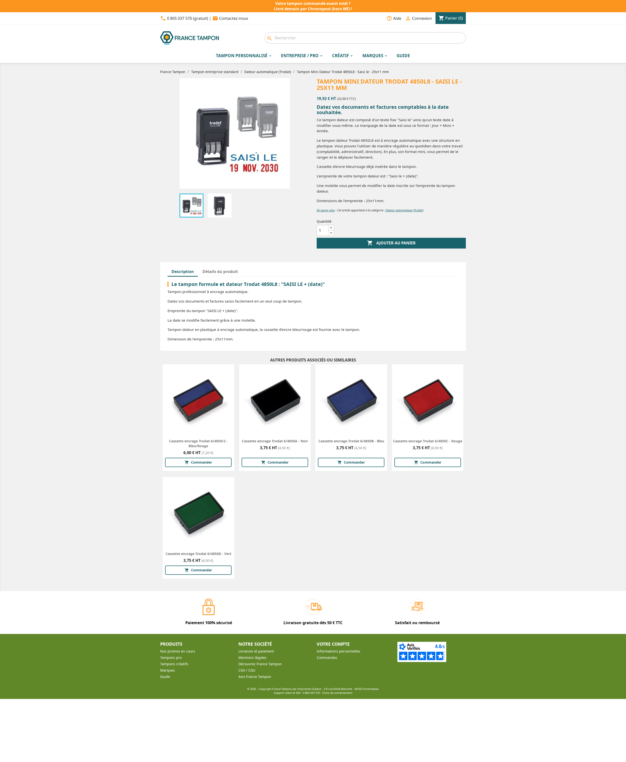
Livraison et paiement (256, 651)
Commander (198, 462)
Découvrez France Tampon (260, 664)
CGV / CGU (246, 670)
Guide (165, 676)
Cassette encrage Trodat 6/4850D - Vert (198, 553)
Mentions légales (252, 657)
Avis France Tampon (254, 676)
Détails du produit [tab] (220, 271)
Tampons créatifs (174, 664)
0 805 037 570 (311, 693)
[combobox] (365, 38)
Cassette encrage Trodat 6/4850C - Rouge (427, 441)
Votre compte (333, 644)
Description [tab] (182, 271)
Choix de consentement (337, 693)
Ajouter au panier (391, 243)
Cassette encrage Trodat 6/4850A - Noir (275, 441)
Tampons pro (171, 657)
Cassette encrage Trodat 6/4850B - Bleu (351, 441)
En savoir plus (326, 210)
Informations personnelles (338, 651)
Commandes (327, 657)
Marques (167, 670)
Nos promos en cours (177, 651)
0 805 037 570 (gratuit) (187, 18)
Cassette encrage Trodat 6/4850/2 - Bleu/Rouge (198, 443)
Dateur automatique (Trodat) (404, 210)
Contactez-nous (233, 18)
